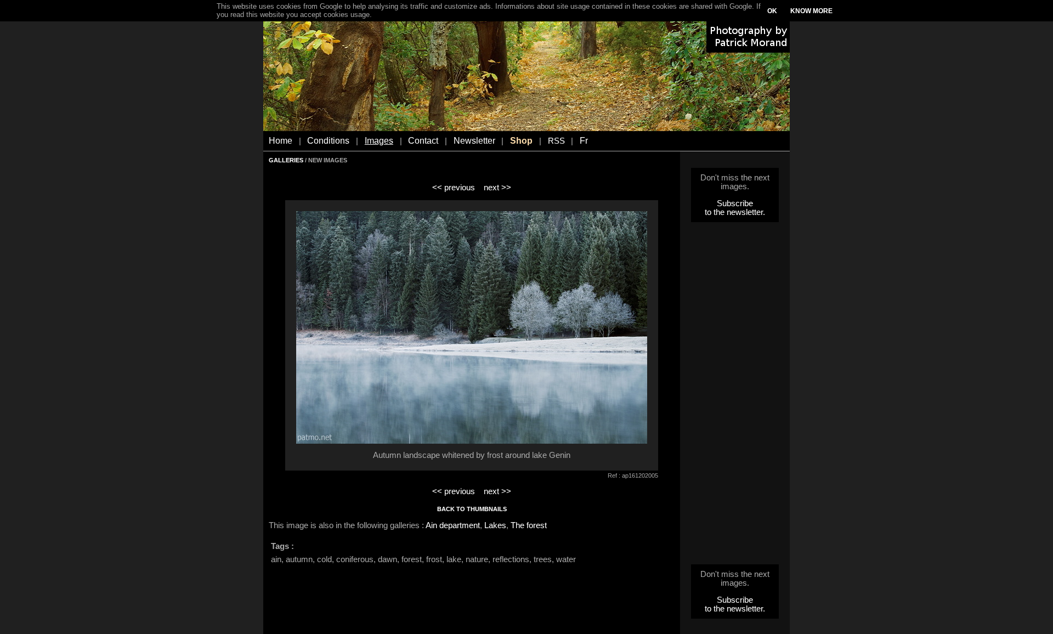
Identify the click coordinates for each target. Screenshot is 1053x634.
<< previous (453, 187)
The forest (529, 525)
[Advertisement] (735, 396)
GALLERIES (286, 160)
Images (379, 140)
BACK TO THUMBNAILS (472, 509)
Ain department (453, 525)
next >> (497, 187)
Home (280, 140)
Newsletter (474, 140)
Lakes (495, 525)
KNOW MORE (811, 11)
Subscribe (735, 203)
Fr (584, 140)
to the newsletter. (735, 212)
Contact (423, 140)
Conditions (328, 140)
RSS (556, 141)
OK (772, 11)
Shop (521, 140)
